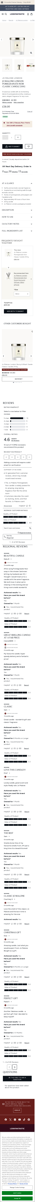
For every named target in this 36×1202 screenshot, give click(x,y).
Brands (11, 20)
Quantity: (6, 133)
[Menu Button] (2, 14)
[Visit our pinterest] (28, 1119)
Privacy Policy (12, 1183)
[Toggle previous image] (1, 39)
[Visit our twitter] (10, 1119)
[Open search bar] (5, 14)
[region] (17, 1167)
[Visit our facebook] (5, 1119)
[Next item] (31, 356)
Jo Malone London (22, 20)
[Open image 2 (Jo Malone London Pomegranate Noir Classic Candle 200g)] (19, 65)
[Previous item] (3, 356)
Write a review (7, 102)
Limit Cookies (17, 1193)
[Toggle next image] (33, 39)
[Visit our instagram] (15, 1119)
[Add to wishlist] (28, 146)
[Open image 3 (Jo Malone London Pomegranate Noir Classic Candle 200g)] (31, 65)
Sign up (17, 1110)
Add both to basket (15, 311)
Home (4, 20)
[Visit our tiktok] (24, 1119)
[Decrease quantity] (5, 137)
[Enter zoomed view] (31, 53)
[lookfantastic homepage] (17, 14)
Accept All (17, 1198)
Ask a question (19, 102)
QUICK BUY (18, 379)
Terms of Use (23, 1183)
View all (29, 111)
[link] (28, 14)
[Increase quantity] (18, 137)
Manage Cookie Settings (17, 1187)
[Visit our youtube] (19, 1119)
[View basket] (31, 14)
